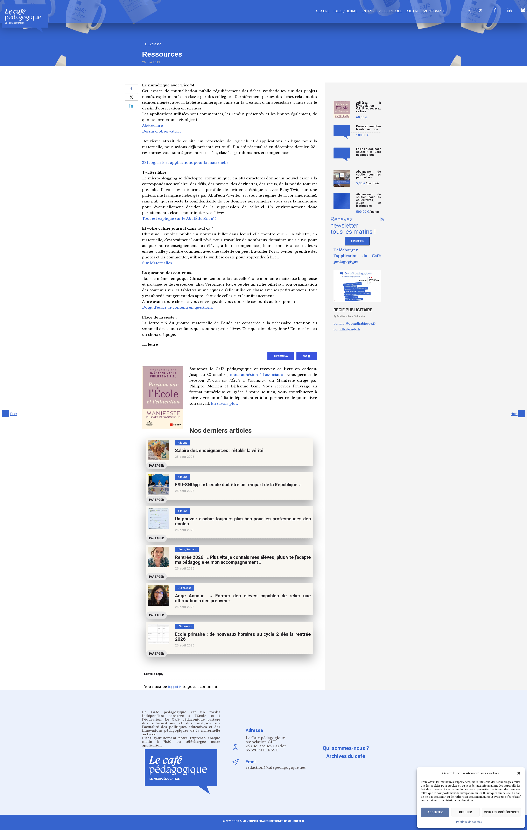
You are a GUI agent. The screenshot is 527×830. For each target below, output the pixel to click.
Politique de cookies (469, 821)
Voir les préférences (501, 812)
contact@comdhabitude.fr (354, 323)
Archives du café (345, 756)
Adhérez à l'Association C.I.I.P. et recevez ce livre (368, 107)
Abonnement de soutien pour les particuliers (368, 174)
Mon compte (434, 11)
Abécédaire (152, 125)
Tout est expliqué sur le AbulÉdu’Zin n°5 (179, 218)
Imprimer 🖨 (281, 356)
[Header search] (469, 11)
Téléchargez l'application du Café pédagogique (357, 256)
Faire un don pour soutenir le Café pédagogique (368, 152)
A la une (322, 11)
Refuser (465, 812)
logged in (175, 687)
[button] (519, 773)
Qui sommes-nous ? (346, 748)
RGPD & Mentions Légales (250, 821)
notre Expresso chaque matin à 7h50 (181, 740)
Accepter (435, 812)
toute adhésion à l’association (258, 375)
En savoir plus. (224, 403)
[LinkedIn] (509, 10)
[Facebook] (495, 10)
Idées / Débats (345, 11)
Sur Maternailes (157, 263)
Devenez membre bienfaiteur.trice (368, 128)
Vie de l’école (390, 11)
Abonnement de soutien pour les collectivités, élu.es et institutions (368, 200)
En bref (368, 11)
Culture (412, 11)
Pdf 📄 (307, 356)
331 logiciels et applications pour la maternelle (185, 162)
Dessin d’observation (161, 131)
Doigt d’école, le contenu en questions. (177, 307)
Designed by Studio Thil (287, 821)
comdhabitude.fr (347, 329)
